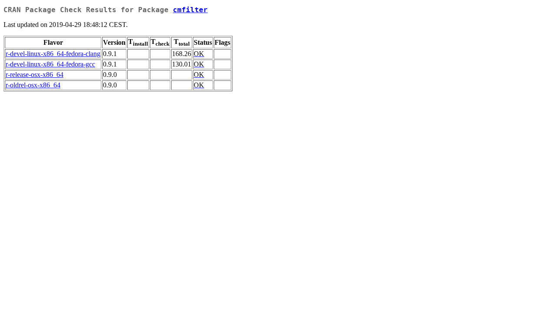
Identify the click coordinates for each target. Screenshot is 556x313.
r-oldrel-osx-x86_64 (33, 85)
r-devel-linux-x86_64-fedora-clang (53, 53)
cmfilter (190, 10)
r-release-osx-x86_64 (34, 74)
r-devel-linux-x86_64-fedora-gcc (50, 64)
